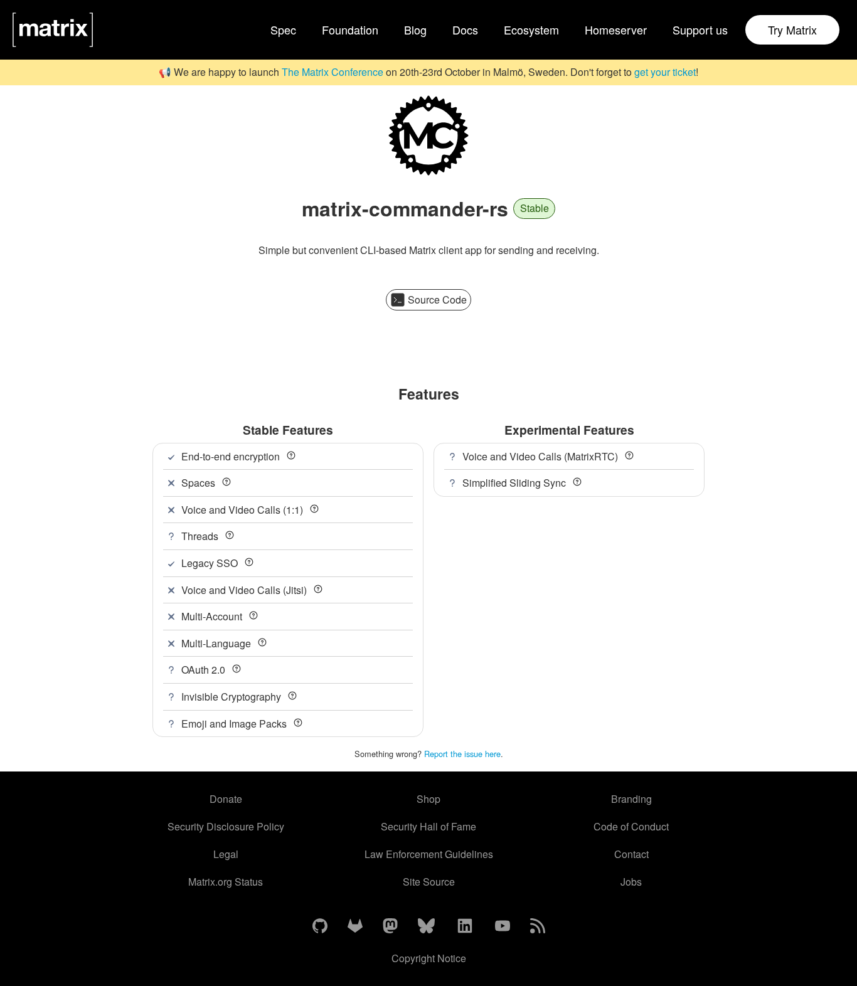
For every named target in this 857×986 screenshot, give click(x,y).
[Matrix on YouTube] (502, 926)
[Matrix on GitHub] (319, 926)
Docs (465, 29)
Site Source (429, 881)
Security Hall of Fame (428, 826)
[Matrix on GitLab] (355, 926)
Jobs (631, 881)
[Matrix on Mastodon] (390, 926)
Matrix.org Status (225, 881)
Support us (700, 29)
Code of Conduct (631, 826)
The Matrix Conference (332, 72)
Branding (631, 799)
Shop (428, 799)
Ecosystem (531, 29)
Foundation (350, 29)
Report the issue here (462, 754)
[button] (291, 455)
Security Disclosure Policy (226, 826)
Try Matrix (792, 29)
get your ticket (665, 72)
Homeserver (616, 29)
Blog (415, 29)
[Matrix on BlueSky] (426, 926)
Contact (631, 854)
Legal (225, 854)
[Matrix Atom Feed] (537, 926)
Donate (226, 799)
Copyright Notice (428, 958)
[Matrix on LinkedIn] (465, 926)
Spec (283, 29)
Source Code (437, 299)
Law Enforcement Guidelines (429, 854)
